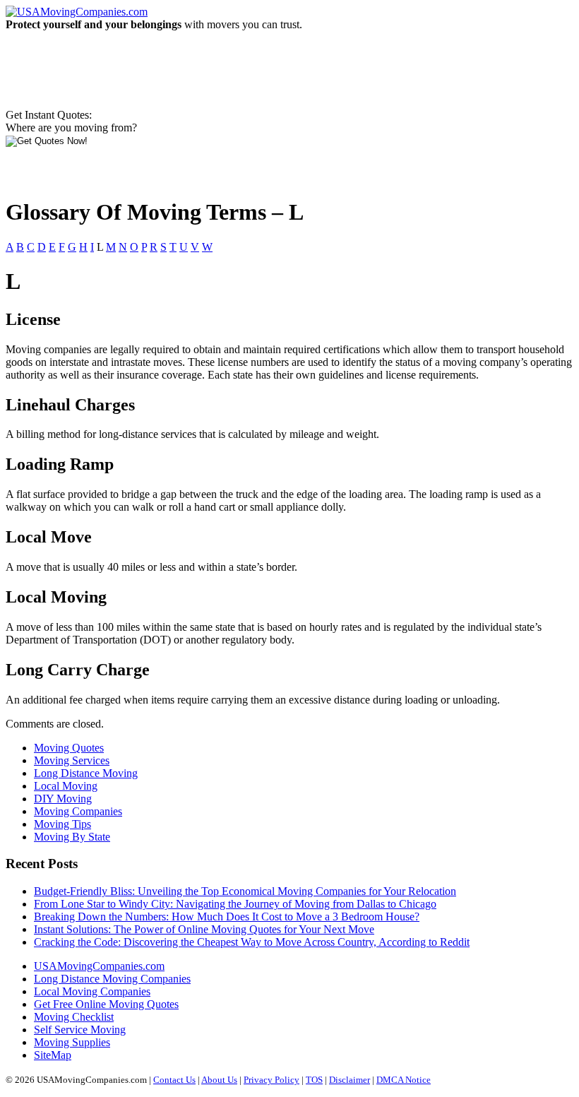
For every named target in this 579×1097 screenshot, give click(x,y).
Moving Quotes (69, 748)
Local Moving (65, 786)
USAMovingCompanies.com (99, 966)
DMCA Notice (403, 1079)
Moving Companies (78, 811)
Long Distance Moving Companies (112, 979)
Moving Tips (62, 824)
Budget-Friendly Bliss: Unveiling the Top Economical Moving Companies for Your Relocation (245, 891)
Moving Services (71, 760)
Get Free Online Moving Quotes (106, 1004)
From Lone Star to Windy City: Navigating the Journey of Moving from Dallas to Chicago (235, 904)
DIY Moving (63, 799)
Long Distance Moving (86, 773)
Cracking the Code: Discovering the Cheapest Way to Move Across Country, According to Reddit (252, 942)
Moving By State (72, 837)
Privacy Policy (271, 1079)
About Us (219, 1079)
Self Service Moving (80, 1030)
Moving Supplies (72, 1042)
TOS (314, 1079)
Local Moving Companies (92, 991)
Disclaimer (349, 1079)
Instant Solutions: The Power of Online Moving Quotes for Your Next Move (204, 929)
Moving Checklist (74, 1017)
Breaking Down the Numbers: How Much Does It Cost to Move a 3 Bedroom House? (226, 917)
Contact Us (174, 1079)
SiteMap (52, 1055)
